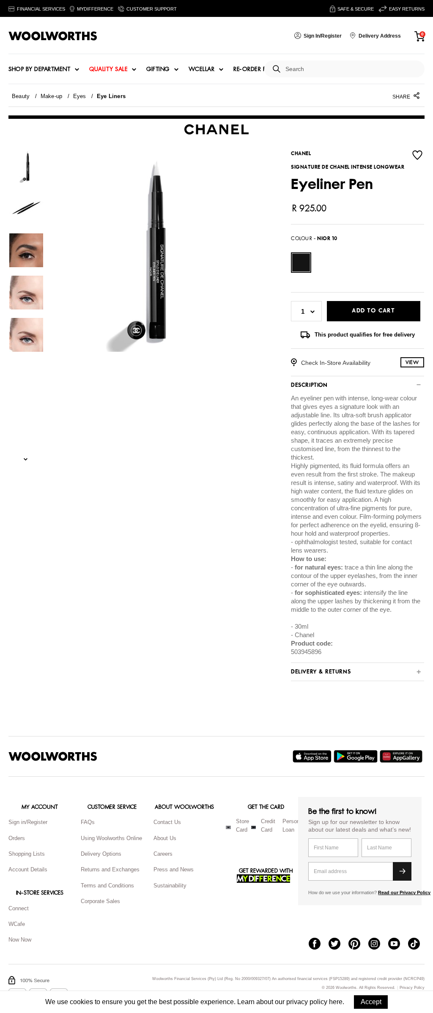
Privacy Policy (412, 988)
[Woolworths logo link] (52, 36)
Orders (16, 838)
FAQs (88, 822)
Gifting (158, 69)
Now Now (19, 939)
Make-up (52, 96)
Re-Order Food (256, 69)
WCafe (16, 924)
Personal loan (293, 825)
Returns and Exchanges (110, 869)
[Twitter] (338, 944)
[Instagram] (378, 944)
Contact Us (167, 822)
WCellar (202, 69)
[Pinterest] (358, 944)
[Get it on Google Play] (357, 756)
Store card (242, 825)
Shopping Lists (26, 854)
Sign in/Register (27, 822)
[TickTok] (418, 944)
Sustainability (169, 885)
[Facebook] (319, 944)
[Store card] (228, 827)
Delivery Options (101, 854)
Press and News (173, 869)
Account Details (27, 869)
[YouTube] (398, 944)
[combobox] (351, 69)
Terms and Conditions (107, 885)
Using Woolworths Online (111, 838)
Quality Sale (108, 69)
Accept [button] (371, 1001)
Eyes (79, 96)
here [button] (336, 1001)
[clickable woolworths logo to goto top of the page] (52, 756)
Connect (18, 908)
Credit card (268, 825)
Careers (163, 854)
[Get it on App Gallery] (402, 756)
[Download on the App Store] (313, 756)
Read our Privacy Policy (404, 892)
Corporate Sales (100, 901)
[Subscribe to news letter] (402, 871)
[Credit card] (253, 827)
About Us (164, 838)
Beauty (21, 96)
